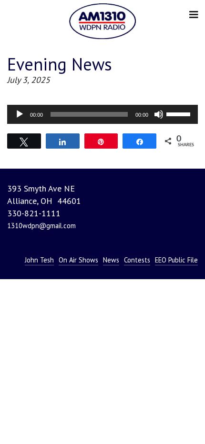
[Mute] (159, 114)
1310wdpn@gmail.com (41, 225)
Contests (137, 259)
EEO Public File (176, 259)
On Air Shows (78, 259)
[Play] (19, 114)
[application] (102, 114)
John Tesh (39, 259)
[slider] (179, 113)
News (111, 259)
